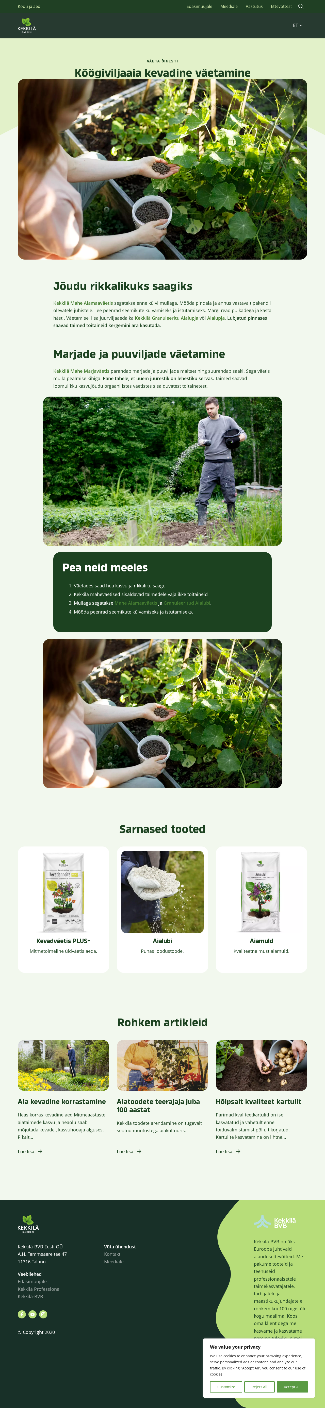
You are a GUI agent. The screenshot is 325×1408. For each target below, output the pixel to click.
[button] (301, 6)
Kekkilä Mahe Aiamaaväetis (83, 303)
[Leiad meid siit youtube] (32, 1314)
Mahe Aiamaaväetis (136, 603)
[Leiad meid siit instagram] (43, 1314)
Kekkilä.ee (38, 25)
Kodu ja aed (29, 6)
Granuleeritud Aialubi (187, 603)
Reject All (259, 1386)
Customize (226, 1386)
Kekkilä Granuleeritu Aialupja (166, 318)
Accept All (292, 1386)
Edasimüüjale (199, 6)
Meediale (229, 6)
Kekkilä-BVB (30, 1296)
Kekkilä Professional (40, 1289)
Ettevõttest (281, 6)
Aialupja (216, 318)
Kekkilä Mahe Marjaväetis (82, 371)
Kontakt (112, 1254)
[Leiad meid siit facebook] (22, 1314)
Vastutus (254, 6)
